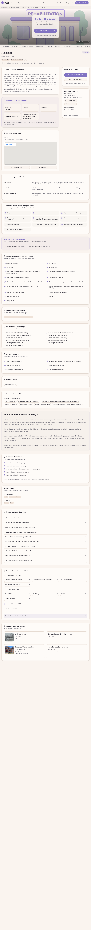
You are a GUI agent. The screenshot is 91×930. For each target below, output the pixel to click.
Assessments (79, 46)
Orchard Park (34, 7)
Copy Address (72, 100)
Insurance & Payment (27, 46)
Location (50, 46)
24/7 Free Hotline (77, 79)
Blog (67, 3)
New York (24, 7)
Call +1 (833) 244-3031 (47, 31)
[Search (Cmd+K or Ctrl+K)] (72, 2)
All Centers (4, 7)
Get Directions (18, 167)
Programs (58, 46)
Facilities (16, 46)
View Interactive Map (32, 153)
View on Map (72, 104)
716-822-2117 (40, 63)
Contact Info (40, 46)
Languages (68, 46)
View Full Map (45, 167)
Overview (6, 46)
